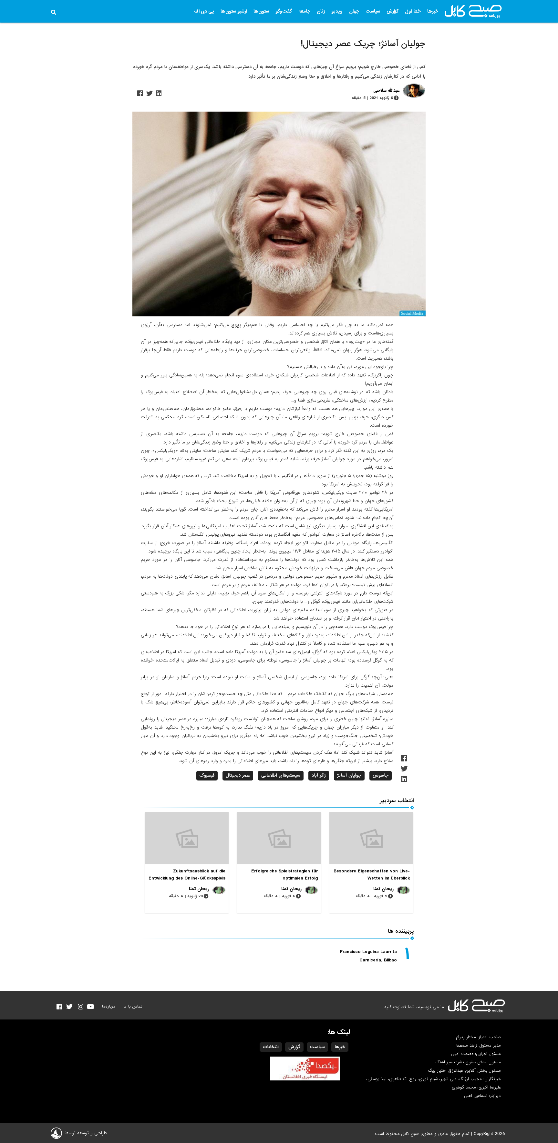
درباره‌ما (108, 1006)
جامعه (304, 11)
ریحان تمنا (383, 888)
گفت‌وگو (283, 11)
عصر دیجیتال (238, 775)
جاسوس (380, 775)
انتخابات (271, 1046)
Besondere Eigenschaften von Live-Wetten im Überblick (372, 875)
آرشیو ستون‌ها (234, 11)
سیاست (373, 11)
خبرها (432, 11)
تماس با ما (132, 1006)
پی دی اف (204, 11)
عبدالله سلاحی (386, 91)
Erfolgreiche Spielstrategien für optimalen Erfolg (284, 875)
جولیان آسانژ (349, 775)
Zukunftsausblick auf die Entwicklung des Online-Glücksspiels (187, 875)
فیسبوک (207, 775)
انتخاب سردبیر (397, 800)
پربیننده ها (401, 931)
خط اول (413, 11)
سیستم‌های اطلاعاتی (280, 775)
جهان (354, 11)
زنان (321, 11)
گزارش (392, 11)
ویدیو (337, 11)
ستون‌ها (261, 11)
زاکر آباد (319, 775)
